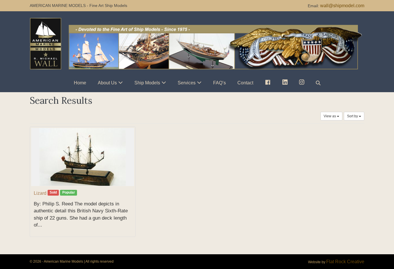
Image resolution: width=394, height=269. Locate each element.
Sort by (353, 116)
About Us (107, 82)
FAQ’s (219, 82)
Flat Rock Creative (345, 261)
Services (187, 82)
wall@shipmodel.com (342, 5)
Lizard (40, 193)
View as (330, 116)
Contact (245, 82)
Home (80, 82)
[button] (318, 83)
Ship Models (147, 82)
